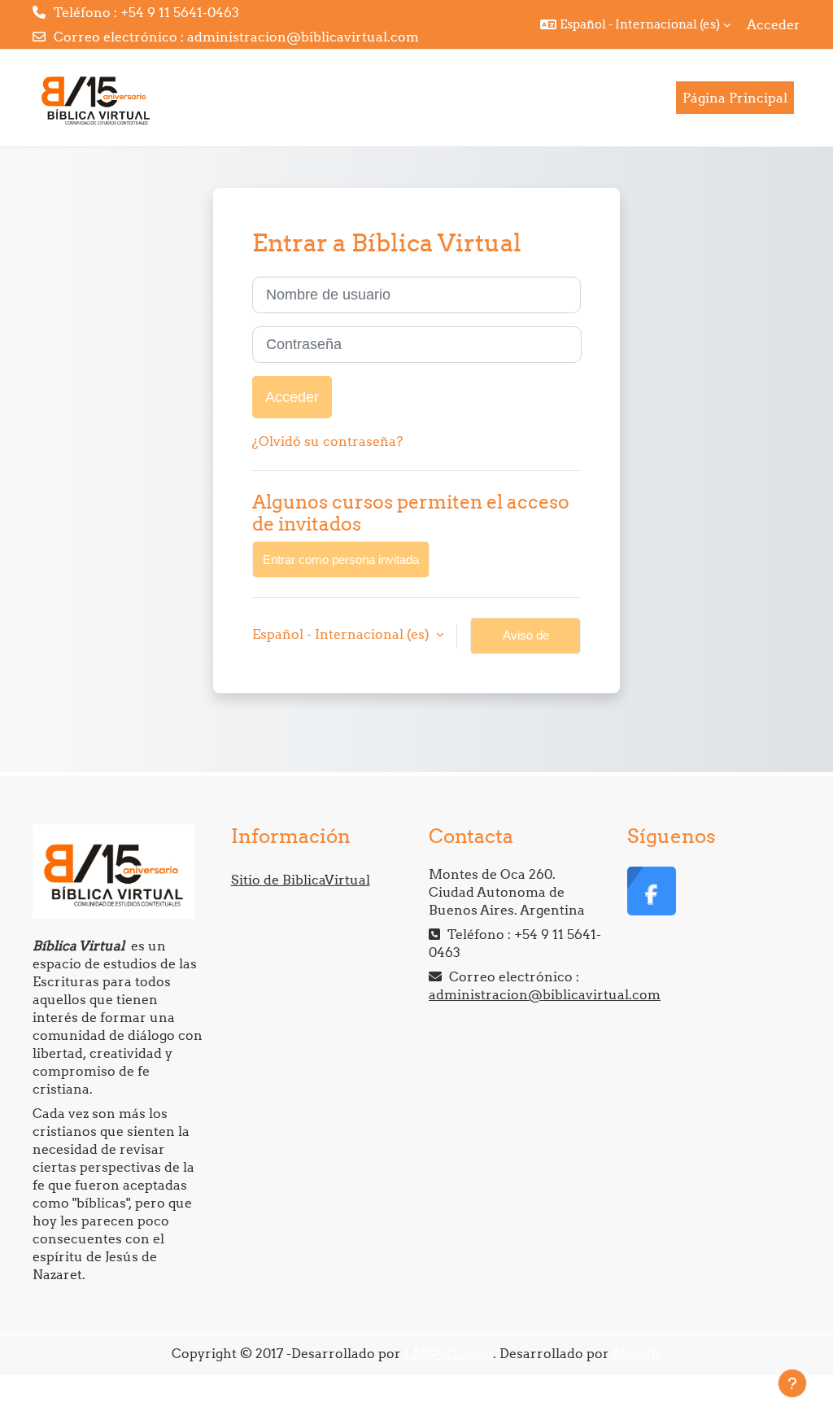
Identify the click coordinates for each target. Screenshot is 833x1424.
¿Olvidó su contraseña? (327, 441)
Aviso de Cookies (526, 641)
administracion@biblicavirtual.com (303, 36)
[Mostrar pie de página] (792, 1383)
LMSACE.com (448, 1353)
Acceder (773, 24)
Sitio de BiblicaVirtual (300, 879)
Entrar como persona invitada (341, 559)
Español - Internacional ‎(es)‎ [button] (342, 634)
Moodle (637, 1353)
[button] (635, 24)
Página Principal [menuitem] (735, 98)
